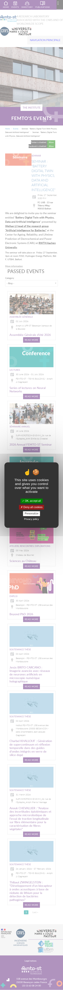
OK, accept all (32, 500)
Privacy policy (31, 519)
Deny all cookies (32, 507)
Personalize (31, 513)
